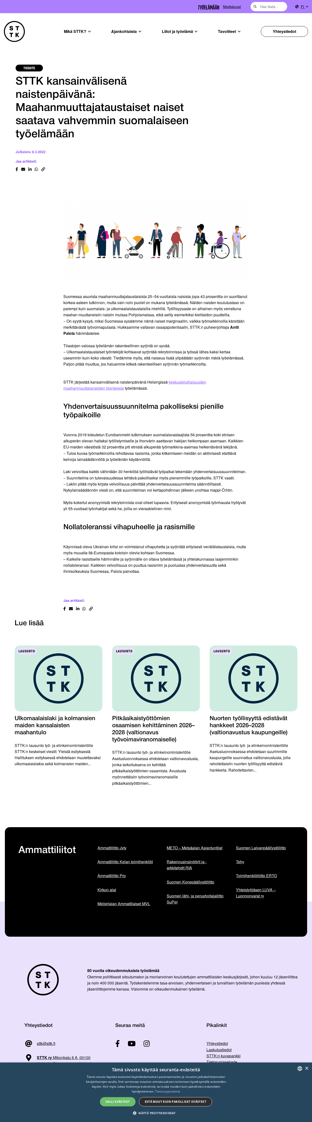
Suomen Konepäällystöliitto (190, 882)
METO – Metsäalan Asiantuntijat (194, 848)
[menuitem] (304, 7)
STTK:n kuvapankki (223, 1056)
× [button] (306, 1068)
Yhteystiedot (284, 31)
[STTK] (14, 31)
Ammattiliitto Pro (112, 875)
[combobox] (269, 6)
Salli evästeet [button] (118, 1102)
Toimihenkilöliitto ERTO (256, 875)
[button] (156, 1113)
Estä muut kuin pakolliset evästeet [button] (175, 1102)
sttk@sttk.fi (46, 1043)
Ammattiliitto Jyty (112, 848)
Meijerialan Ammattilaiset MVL (124, 903)
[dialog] (156, 1092)
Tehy (240, 861)
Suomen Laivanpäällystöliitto (261, 848)
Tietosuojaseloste (221, 1062)
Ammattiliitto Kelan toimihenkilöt (125, 861)
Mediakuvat (232, 6)
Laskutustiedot (219, 1049)
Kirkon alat (107, 890)
